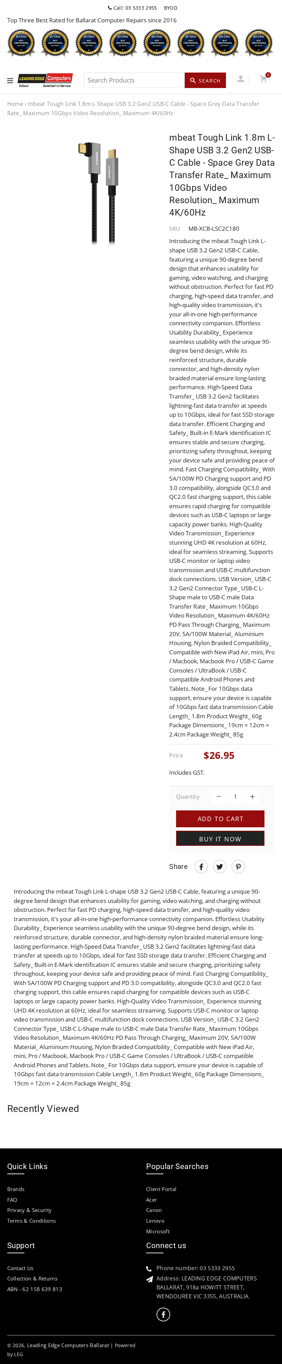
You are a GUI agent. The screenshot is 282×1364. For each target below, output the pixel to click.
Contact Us (20, 1268)
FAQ (12, 1199)
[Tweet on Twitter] (220, 866)
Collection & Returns (32, 1278)
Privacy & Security (29, 1210)
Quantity (187, 796)
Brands (16, 1189)
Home (15, 104)
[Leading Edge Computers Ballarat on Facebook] (163, 1314)
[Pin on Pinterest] (238, 866)
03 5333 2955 (217, 1268)
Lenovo (155, 1220)
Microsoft (158, 1231)
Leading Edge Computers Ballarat (68, 1345)
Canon (154, 1210)
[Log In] (241, 80)
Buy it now (220, 839)
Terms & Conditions (31, 1220)
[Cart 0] (263, 80)
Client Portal (161, 1189)
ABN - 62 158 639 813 (34, 1289)
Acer (151, 1199)
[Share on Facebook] (201, 866)
